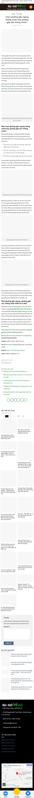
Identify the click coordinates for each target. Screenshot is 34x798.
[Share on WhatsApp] (8, 400)
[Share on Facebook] (11, 400)
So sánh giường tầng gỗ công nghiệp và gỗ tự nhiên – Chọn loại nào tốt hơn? (21, 672)
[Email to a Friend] (18, 400)
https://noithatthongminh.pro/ (16, 350)
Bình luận (7, 626)
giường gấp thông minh (12, 86)
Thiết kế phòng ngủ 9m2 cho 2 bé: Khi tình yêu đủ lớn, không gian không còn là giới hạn (22, 680)
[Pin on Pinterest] (22, 400)
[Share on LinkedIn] (25, 400)
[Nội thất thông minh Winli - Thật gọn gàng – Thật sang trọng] (16, 7)
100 (18, 416)
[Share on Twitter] (15, 400)
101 (23, 416)
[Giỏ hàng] (30, 7)
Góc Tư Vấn (17, 14)
